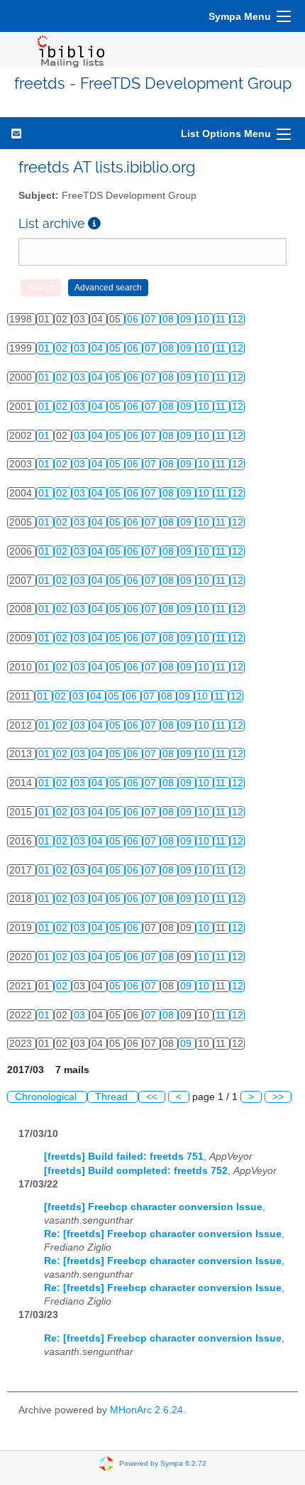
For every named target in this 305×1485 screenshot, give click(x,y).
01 (45, 348)
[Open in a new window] (94, 223)
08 (169, 319)
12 (237, 319)
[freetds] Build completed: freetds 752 (136, 1170)
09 (187, 319)
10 (205, 319)
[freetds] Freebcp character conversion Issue (153, 1207)
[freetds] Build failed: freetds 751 (124, 1156)
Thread (113, 1097)
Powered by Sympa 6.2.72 (162, 1463)
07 (152, 319)
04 (99, 348)
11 (222, 319)
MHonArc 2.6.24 (146, 1410)
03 (81, 348)
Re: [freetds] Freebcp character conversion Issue (163, 1234)
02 (63, 348)
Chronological (47, 1097)
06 (134, 319)
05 (116, 348)
